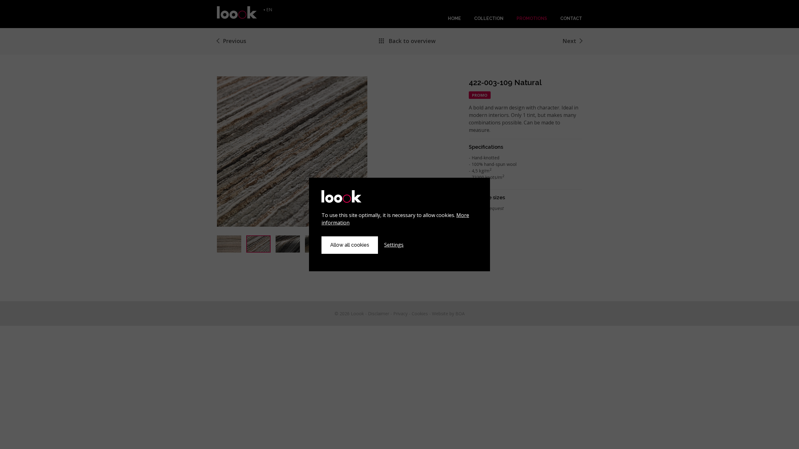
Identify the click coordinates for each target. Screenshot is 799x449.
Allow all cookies (349, 245)
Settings (394, 244)
